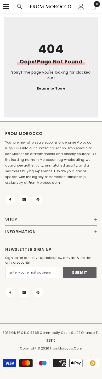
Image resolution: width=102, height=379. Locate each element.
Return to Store (51, 88)
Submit (80, 272)
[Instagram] (24, 200)
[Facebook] (10, 200)
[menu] (6, 6)
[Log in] (81, 6)
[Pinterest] (38, 200)
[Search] (19, 6)
